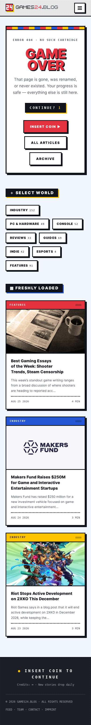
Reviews (20, 238)
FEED (9, 709)
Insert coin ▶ (45, 127)
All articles (45, 143)
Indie (17, 251)
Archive (45, 159)
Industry (22, 210)
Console (67, 224)
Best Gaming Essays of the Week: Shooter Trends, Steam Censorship (37, 366)
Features (21, 265)
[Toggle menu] (79, 8)
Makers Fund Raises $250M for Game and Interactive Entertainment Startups (38, 483)
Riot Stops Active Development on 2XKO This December (41, 596)
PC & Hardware (27, 224)
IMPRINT (50, 709)
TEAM (20, 709)
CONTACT (34, 709)
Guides (52, 238)
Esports (46, 251)
